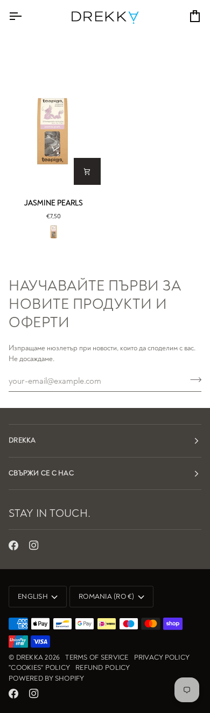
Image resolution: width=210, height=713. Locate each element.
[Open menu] (25, 16)
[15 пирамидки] (54, 232)
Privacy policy (162, 657)
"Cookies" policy (39, 667)
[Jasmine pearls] (52, 131)
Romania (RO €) (107, 596)
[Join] (192, 379)
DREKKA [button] (22, 440)
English (33, 596)
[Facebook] (13, 545)
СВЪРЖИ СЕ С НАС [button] (41, 473)
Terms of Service (96, 657)
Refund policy (102, 667)
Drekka (30, 657)
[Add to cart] (87, 171)
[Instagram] (34, 545)
